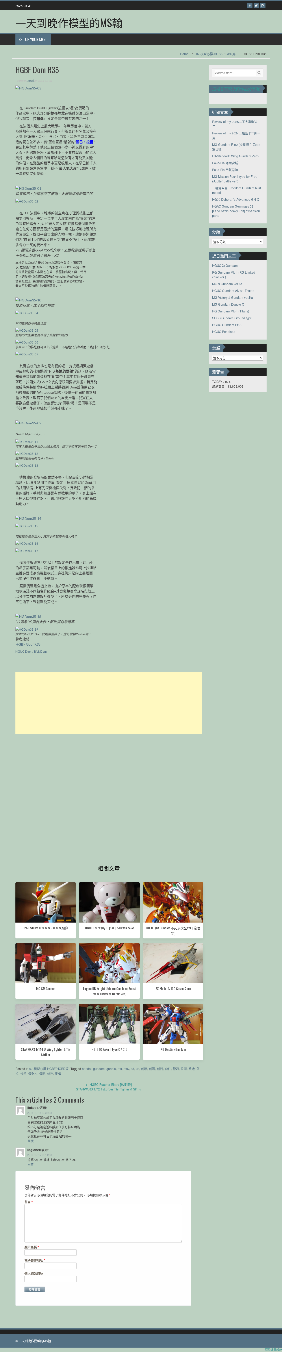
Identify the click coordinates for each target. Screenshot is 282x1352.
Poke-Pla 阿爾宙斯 (225, 163)
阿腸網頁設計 (273, 1350)
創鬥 (160, 1068)
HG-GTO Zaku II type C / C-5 (109, 1049)
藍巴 (50, 1073)
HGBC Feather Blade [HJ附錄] (109, 1084)
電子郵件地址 (34, 1260)
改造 (192, 1068)
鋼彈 (58, 1073)
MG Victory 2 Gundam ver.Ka (232, 297)
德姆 (176, 1068)
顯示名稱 (31, 1247)
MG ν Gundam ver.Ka (227, 284)
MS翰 (30, 80)
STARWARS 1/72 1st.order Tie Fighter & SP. (108, 1089)
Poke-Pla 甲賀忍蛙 (225, 169)
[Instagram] (262, 5)
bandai (86, 1068)
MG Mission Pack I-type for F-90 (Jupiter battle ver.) (234, 178)
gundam (99, 1068)
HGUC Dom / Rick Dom (31, 651)
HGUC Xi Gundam (225, 265)
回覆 (31, 1140)
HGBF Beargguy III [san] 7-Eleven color (109, 927)
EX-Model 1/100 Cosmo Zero (173, 988)
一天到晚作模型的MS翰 (68, 22)
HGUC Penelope (223, 331)
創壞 (144, 1068)
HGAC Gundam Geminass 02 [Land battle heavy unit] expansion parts (236, 211)
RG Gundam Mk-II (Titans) (230, 311)
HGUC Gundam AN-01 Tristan (233, 290)
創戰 (152, 1068)
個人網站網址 (33, 1273)
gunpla (111, 1068)
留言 (28, 1202)
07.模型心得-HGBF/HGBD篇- (216, 54)
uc (137, 1068)
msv (126, 1068)
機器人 (32, 1073)
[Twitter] (256, 5)
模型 (23, 1073)
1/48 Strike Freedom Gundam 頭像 (45, 927)
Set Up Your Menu (33, 39)
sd (132, 1068)
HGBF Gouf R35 (28, 644)
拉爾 (184, 1068)
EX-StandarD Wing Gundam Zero (235, 156)
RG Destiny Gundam (173, 1049)
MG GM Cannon (45, 988)
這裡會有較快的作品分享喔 (236, 88)
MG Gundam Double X (228, 304)
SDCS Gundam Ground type (232, 318)
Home (184, 54)
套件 (168, 1068)
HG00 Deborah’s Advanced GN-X (235, 199)
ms (120, 1068)
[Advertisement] (108, 703)
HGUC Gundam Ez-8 (226, 325)
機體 (42, 1073)
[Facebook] (249, 5)
